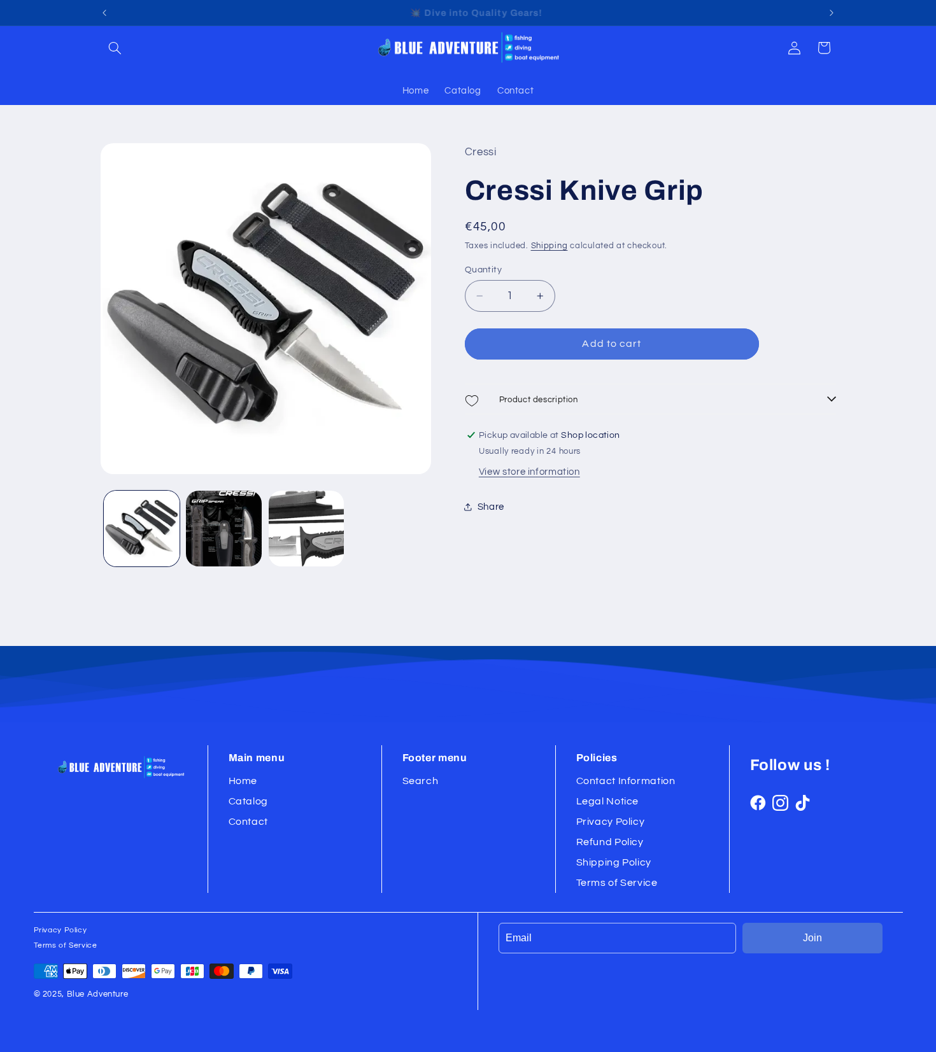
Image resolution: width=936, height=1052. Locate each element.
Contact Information (626, 781)
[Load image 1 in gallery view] (142, 528)
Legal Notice (607, 801)
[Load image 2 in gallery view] (224, 528)
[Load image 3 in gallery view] (306, 528)
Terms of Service (617, 883)
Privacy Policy (610, 822)
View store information (529, 472)
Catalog (248, 801)
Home (243, 781)
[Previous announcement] (104, 12)
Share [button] (491, 507)
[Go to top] (912, 1028)
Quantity (483, 269)
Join (812, 937)
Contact (248, 822)
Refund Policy (610, 842)
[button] (115, 47)
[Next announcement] (832, 12)
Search (420, 781)
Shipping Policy (613, 862)
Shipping (549, 246)
